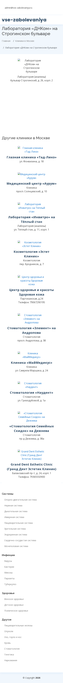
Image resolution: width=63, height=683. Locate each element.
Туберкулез (10, 584)
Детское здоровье (14, 605)
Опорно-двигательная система (20, 500)
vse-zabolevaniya (24, 20)
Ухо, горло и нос (13, 637)
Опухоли (8, 631)
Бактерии (9, 567)
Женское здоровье (14, 599)
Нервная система (13, 505)
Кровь (7, 643)
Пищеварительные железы (18, 625)
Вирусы (8, 561)
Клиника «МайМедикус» (31, 363)
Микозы (8, 573)
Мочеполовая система (16, 546)
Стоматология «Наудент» (31, 392)
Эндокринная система (15, 535)
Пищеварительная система (18, 523)
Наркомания (10, 660)
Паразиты (9, 578)
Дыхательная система (15, 511)
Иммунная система (14, 517)
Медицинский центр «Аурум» (32, 183)
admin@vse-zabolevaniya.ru (18, 7)
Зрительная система (15, 529)
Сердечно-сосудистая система (20, 540)
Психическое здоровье (16, 611)
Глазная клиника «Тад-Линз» (32, 157)
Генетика (9, 655)
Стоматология (12, 649)
